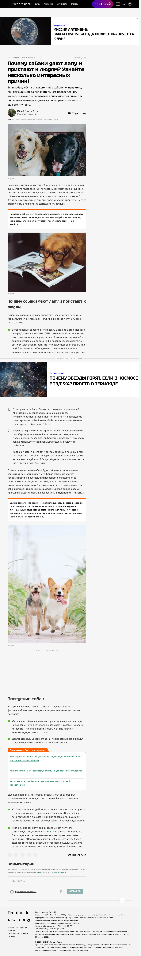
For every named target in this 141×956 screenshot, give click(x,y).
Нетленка (15, 120)
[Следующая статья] (69, 900)
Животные (24, 120)
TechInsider (22, 4)
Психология (47, 120)
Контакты (12, 937)
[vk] (14, 920)
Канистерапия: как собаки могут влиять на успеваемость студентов (46, 771)
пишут (49, 831)
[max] (28, 920)
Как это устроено (35, 120)
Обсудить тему (79, 113)
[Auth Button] (129, 4)
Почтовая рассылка (118, 4)
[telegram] (18, 920)
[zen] (23, 920)
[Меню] (9, 4)
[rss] (9, 920)
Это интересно (14, 58)
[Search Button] (124, 4)
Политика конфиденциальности (18, 932)
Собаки (55, 120)
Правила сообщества (17, 928)
